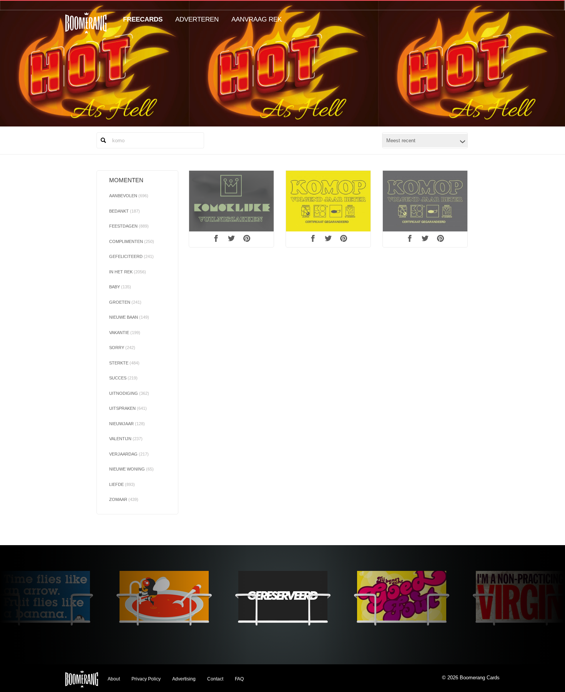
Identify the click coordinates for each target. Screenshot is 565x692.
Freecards (143, 19)
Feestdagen (129, 226)
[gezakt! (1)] (425, 201)
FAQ (239, 679)
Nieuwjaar (127, 423)
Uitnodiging (129, 393)
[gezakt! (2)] (328, 201)
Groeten (125, 302)
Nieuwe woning (131, 469)
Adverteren (197, 19)
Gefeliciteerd (131, 256)
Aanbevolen (128, 195)
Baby (120, 286)
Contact (215, 679)
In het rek (127, 271)
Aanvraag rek (256, 19)
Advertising (184, 679)
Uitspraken (128, 408)
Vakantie (124, 332)
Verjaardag (129, 454)
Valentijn (126, 438)
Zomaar (123, 499)
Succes (123, 378)
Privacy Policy (146, 679)
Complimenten (131, 241)
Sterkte (124, 363)
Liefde (122, 484)
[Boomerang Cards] (85, 28)
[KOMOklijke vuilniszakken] (231, 201)
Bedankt (124, 211)
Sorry (122, 347)
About (114, 679)
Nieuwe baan (129, 317)
